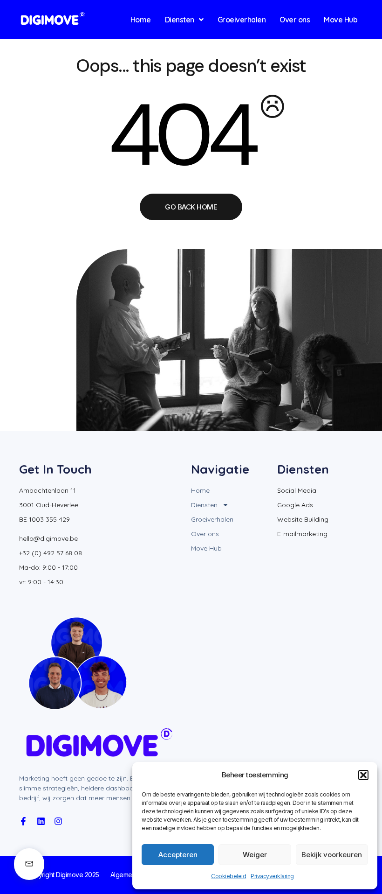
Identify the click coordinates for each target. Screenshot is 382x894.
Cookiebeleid (228, 876)
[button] (363, 775)
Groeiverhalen (212, 519)
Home (200, 490)
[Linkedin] (41, 821)
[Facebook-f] (23, 821)
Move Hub (206, 548)
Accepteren (178, 854)
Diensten (204, 505)
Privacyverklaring (272, 876)
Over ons (205, 534)
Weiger (255, 854)
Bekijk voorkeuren (331, 854)
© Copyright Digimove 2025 (59, 875)
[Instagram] (58, 821)
